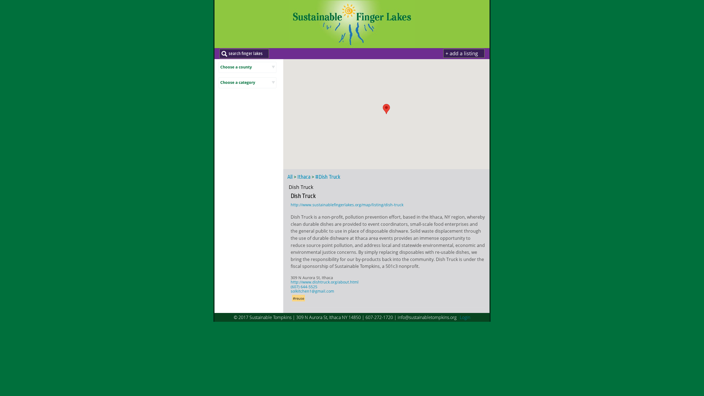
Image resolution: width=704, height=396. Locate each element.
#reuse (298, 298)
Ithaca (303, 177)
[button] (386, 109)
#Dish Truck (327, 177)
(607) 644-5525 (304, 286)
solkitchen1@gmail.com (312, 291)
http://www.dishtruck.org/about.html (325, 282)
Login (465, 317)
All (290, 177)
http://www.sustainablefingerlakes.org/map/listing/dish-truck (347, 204)
